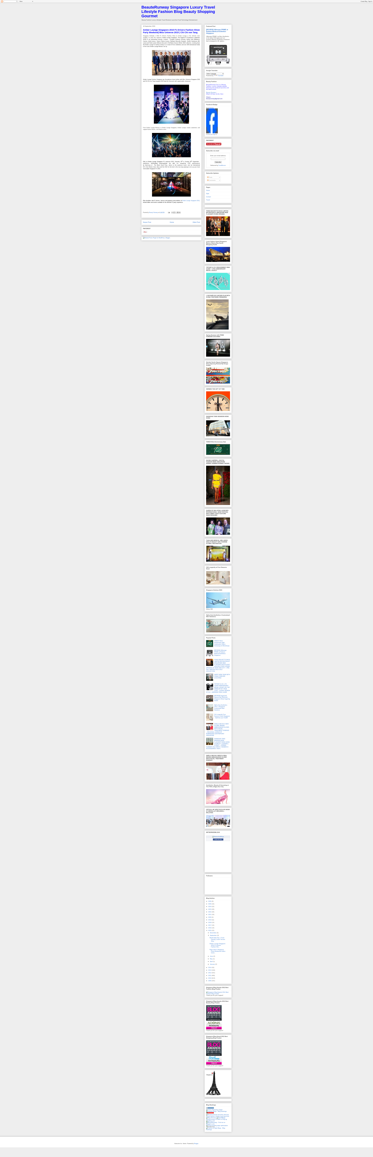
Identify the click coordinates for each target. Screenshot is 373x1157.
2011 (210, 975)
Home (172, 222)
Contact (208, 197)
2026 (210, 901)
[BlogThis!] (174, 212)
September (213, 935)
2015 (210, 930)
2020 (210, 917)
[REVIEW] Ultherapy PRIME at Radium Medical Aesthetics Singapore (217, 31)
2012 (210, 972)
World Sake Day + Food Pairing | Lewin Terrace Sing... (217, 939)
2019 (210, 920)
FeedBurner (222, 165)
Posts (210, 177)
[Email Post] (168, 212)
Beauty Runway (211, 92)
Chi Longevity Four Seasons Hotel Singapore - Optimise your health (222, 716)
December (213, 933)
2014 (210, 967)
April (211, 961)
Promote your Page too (211, 134)
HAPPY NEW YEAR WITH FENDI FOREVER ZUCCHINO (222, 676)
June (211, 956)
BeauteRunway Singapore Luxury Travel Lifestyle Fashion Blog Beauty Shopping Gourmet (178, 11)
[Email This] (172, 212)
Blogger (196, 1143)
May (211, 959)
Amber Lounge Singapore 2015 (191, 200)
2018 (210, 922)
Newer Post (147, 222)
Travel (208, 200)
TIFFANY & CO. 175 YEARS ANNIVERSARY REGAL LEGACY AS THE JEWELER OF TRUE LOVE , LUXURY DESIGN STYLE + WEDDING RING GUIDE (218, 688)
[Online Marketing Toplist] (214, 1110)
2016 (210, 928)
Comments (212, 180)
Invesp (213, 1126)
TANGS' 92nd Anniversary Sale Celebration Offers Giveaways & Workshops (221, 643)
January (212, 964)
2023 (210, 909)
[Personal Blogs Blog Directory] (211, 1117)
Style (207, 193)
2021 (210, 914)
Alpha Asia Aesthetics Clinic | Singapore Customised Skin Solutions (220, 707)
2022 (210, 912)
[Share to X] (176, 212)
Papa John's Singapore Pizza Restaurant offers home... (217, 951)
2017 (210, 925)
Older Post (196, 222)
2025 (210, 904)
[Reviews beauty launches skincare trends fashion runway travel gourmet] (218, 1116)
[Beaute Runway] (212, 133)
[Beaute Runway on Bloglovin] (213, 1094)
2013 (210, 970)
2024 (210, 906)
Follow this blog (218, 839)
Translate (220, 75)
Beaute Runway (210, 107)
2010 (210, 978)
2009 (210, 980)
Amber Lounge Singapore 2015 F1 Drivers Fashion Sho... (217, 945)
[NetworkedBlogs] (218, 836)
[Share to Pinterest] (180, 212)
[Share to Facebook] (178, 212)
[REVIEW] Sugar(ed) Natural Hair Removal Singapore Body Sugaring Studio (222, 698)
